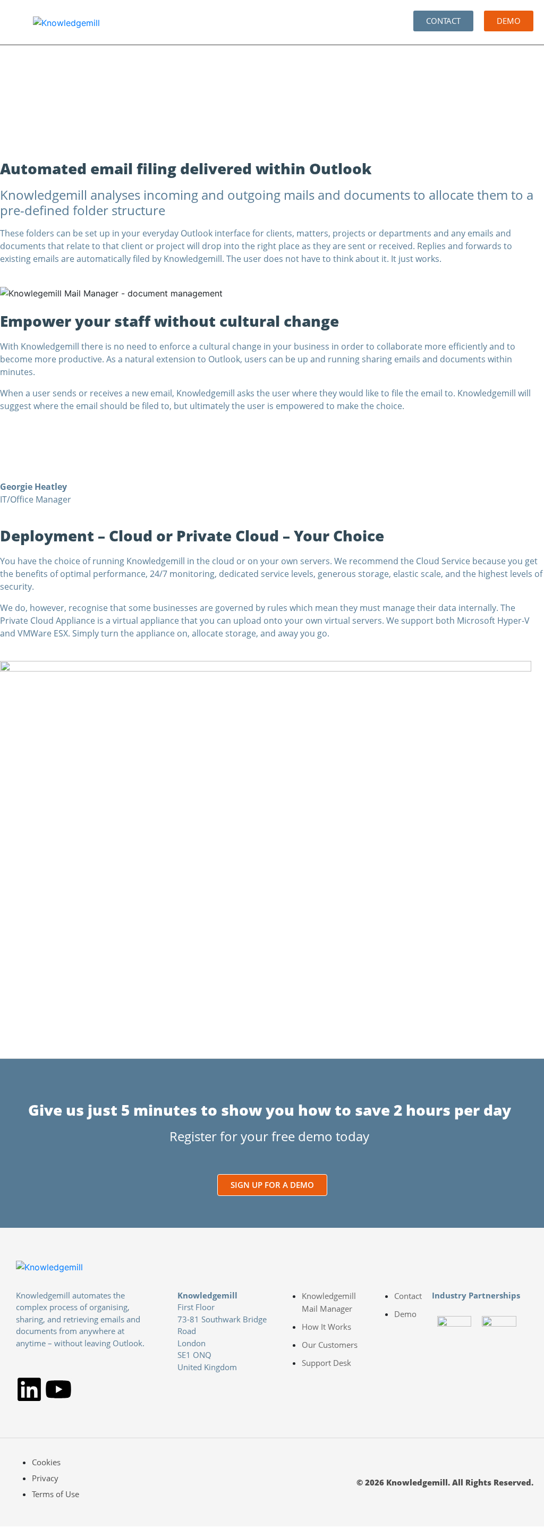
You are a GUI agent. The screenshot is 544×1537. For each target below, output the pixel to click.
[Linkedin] (29, 1389)
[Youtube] (58, 1389)
